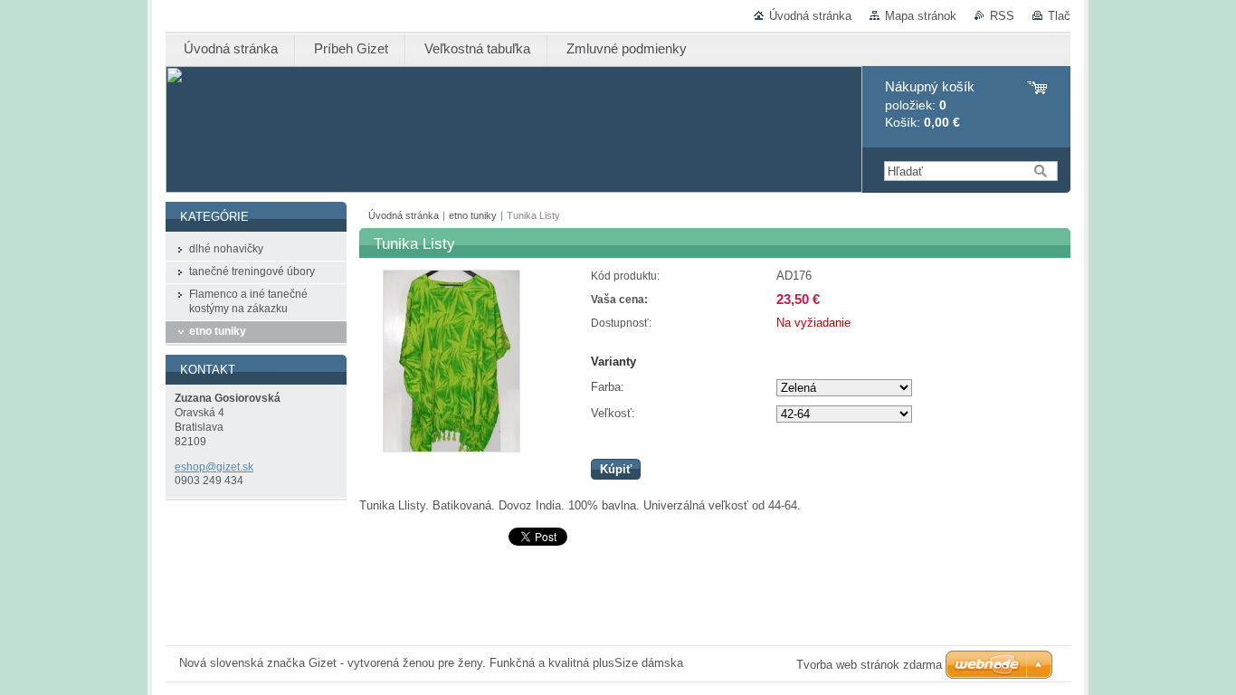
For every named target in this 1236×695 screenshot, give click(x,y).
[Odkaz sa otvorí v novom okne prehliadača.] (451, 448)
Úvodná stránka (810, 16)
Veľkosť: (613, 413)
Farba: (607, 387)
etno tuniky (473, 215)
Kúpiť (616, 469)
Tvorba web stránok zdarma (869, 664)
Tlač (1059, 16)
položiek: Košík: (930, 104)
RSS (1002, 16)
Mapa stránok (920, 16)
